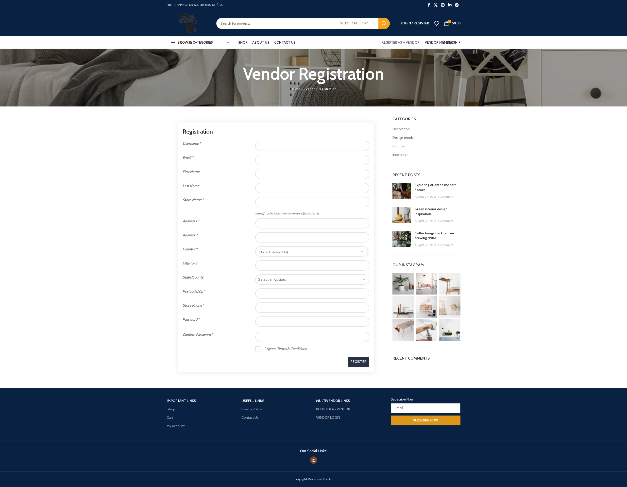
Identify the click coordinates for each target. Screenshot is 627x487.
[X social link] (435, 5)
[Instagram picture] (403, 284)
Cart (170, 417)
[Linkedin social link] (449, 5)
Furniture (398, 146)
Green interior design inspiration (431, 211)
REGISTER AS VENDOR (333, 409)
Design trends (403, 137)
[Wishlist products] (436, 23)
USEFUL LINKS (252, 401)
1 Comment (445, 196)
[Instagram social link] (313, 460)
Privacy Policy (251, 409)
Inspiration (400, 154)
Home (295, 89)
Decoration (401, 129)
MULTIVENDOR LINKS (333, 401)
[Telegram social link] (456, 5)
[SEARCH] (384, 23)
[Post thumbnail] (401, 191)
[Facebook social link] (429, 5)
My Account (176, 426)
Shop (171, 409)
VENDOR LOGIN (328, 417)
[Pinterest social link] (442, 5)
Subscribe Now (402, 399)
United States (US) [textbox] (273, 252)
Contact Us (250, 417)
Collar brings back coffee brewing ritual (434, 235)
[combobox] (311, 251)
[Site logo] (188, 23)
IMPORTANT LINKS (181, 401)
